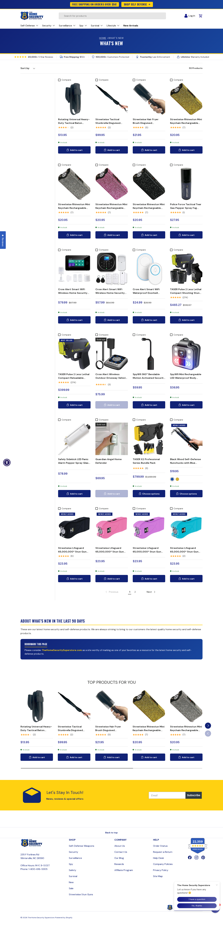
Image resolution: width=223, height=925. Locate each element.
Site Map (158, 876)
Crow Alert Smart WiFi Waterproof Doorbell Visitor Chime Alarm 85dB (148, 293)
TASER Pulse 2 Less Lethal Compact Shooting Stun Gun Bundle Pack (185, 293)
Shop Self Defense (135, 4)
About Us (119, 845)
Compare (66, 79)
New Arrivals (130, 25)
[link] (111, 592)
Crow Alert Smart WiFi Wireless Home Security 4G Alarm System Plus (72, 293)
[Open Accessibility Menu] (7, 462)
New (71, 882)
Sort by (24, 68)
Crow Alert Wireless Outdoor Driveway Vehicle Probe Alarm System (111, 378)
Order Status (160, 845)
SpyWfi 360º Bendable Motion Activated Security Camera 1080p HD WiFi (149, 378)
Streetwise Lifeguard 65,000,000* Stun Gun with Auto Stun (72, 551)
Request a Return (162, 852)
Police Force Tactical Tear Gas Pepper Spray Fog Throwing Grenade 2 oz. (185, 208)
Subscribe (193, 795)
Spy (71, 864)
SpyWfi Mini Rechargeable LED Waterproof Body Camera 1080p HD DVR (185, 378)
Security (73, 852)
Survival (73, 876)
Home (102, 38)
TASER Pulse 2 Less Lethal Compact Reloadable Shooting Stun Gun (73, 378)
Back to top (111, 832)
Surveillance (75, 858)
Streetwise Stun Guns (81, 894)
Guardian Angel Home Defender (108, 461)
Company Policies (163, 864)
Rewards (119, 864)
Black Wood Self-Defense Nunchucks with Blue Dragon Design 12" (185, 463)
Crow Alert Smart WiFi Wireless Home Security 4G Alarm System (110, 293)
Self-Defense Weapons (81, 845)
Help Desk (158, 858)
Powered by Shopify (63, 917)
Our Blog (119, 858)
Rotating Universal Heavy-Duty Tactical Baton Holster (74, 123)
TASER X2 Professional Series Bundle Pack (146, 461)
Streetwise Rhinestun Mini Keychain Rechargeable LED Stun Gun (186, 123)
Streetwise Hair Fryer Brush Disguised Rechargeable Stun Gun (147, 123)
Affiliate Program (123, 870)
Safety (72, 870)
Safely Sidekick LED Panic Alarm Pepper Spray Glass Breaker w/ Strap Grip (74, 463)
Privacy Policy (160, 870)
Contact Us (120, 852)
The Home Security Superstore (41, 917)
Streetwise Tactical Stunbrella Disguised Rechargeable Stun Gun (109, 123)
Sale (71, 888)
